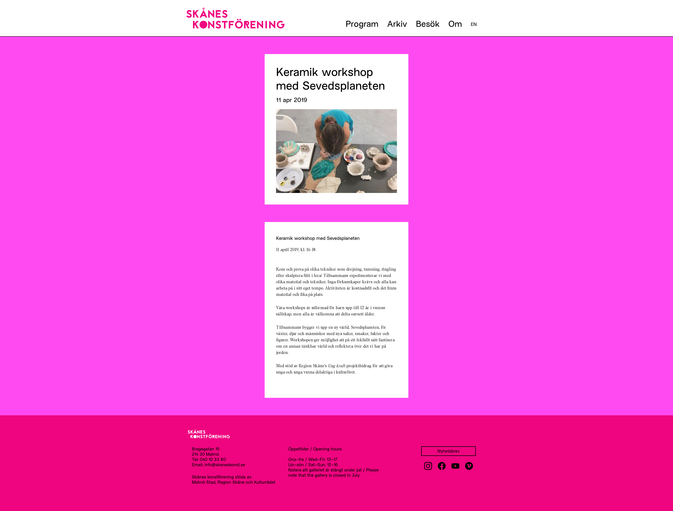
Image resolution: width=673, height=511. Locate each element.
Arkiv (397, 23)
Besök (428, 23)
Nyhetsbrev (448, 450)
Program (362, 23)
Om (455, 23)
